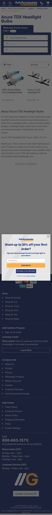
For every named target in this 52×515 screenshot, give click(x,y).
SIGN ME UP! (26, 265)
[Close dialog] (48, 236)
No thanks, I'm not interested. (26, 271)
